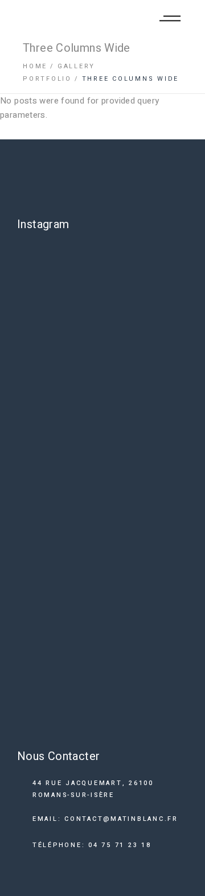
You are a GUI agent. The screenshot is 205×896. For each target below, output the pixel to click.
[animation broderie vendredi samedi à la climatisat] (102, 654)
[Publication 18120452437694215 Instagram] (102, 450)
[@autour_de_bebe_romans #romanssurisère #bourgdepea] (102, 497)
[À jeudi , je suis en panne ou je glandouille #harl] (102, 396)
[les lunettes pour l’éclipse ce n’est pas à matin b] (102, 274)
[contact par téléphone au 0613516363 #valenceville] (102, 335)
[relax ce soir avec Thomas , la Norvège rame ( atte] (102, 572)
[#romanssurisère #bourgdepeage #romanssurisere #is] (102, 715)
